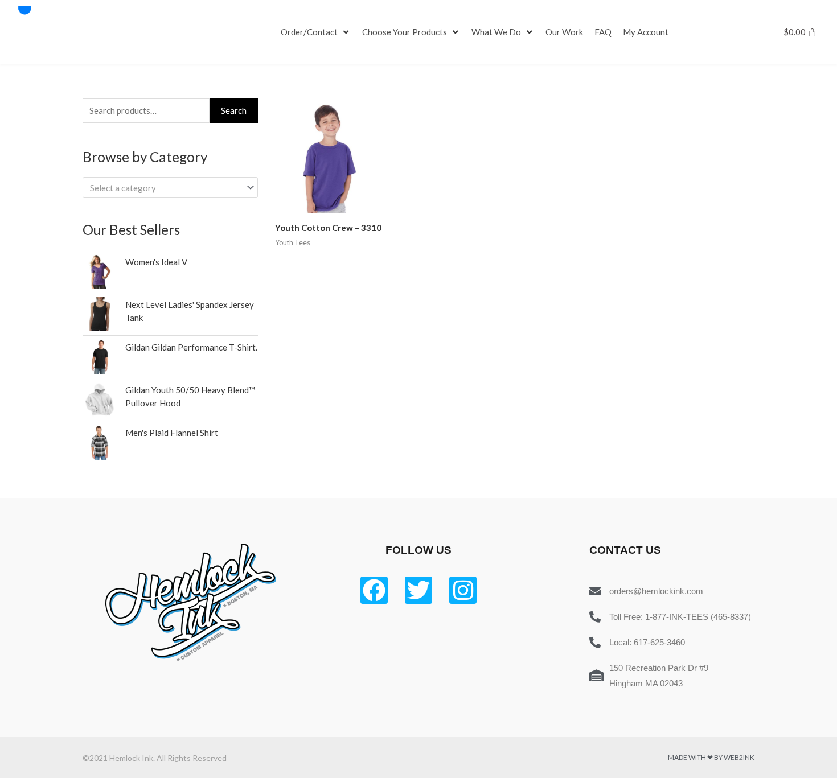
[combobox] (170, 187)
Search (234, 110)
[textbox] (165, 188)
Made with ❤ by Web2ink (711, 757)
